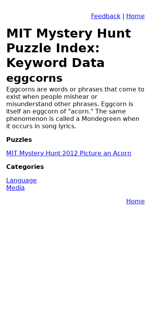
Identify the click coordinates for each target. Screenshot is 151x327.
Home (135, 16)
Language (21, 180)
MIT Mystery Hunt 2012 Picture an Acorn (68, 153)
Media (15, 187)
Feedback (105, 16)
